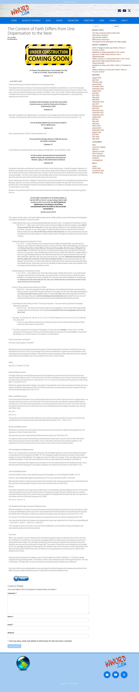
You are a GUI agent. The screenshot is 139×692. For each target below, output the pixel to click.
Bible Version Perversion (100, 39)
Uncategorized (97, 160)
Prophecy (95, 158)
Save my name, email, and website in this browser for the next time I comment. (40, 641)
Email (10, 625)
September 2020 (98, 130)
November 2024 (98, 102)
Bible (94, 145)
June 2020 (95, 137)
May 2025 (95, 97)
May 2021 (95, 121)
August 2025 (96, 91)
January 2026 (96, 84)
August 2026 (96, 78)
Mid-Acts (95, 149)
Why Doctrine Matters (100, 37)
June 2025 (95, 95)
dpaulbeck (13, 39)
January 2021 (96, 128)
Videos (59, 20)
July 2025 (95, 93)
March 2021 (96, 126)
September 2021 (98, 115)
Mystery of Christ (98, 151)
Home (14, 20)
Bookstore (73, 20)
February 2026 (97, 82)
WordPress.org (97, 173)
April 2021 (95, 123)
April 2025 (95, 99)
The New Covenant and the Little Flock (106, 33)
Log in (94, 166)
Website (11, 633)
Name (11, 617)
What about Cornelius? (100, 35)
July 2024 (95, 104)
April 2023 (95, 108)
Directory (89, 20)
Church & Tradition (99, 147)
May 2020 (95, 139)
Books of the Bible (31, 20)
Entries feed (96, 168)
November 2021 (98, 113)
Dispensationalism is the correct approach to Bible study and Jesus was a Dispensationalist (108, 54)
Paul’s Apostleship (98, 156)
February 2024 (97, 106)
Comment (12, 593)
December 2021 (98, 110)
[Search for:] (102, 26)
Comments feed (98, 170)
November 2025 (98, 89)
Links (101, 20)
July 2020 (95, 134)
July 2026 (95, 80)
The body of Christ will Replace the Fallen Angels (109, 42)
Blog (48, 20)
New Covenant (97, 154)
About (124, 20)
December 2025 (98, 86)
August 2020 (96, 132)
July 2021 (95, 119)
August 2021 (96, 117)
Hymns (113, 20)
